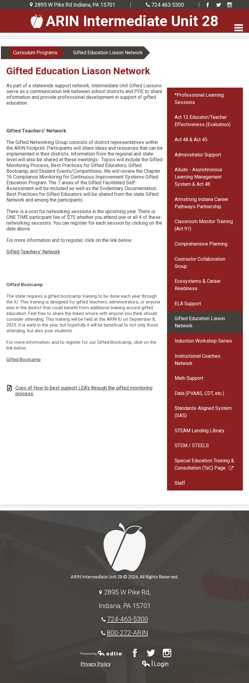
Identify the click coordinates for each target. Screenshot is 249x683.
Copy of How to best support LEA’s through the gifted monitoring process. (83, 391)
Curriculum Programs (35, 52)
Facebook (207, 4)
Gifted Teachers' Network (33, 252)
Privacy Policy (95, 664)
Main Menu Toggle (238, 27)
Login (155, 664)
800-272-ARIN (127, 633)
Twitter (218, 4)
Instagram (229, 4)
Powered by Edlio (101, 653)
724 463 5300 (167, 5)
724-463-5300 (127, 619)
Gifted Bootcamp (23, 359)
